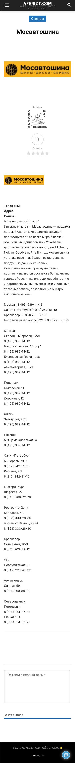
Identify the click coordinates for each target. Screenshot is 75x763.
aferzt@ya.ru (37, 755)
